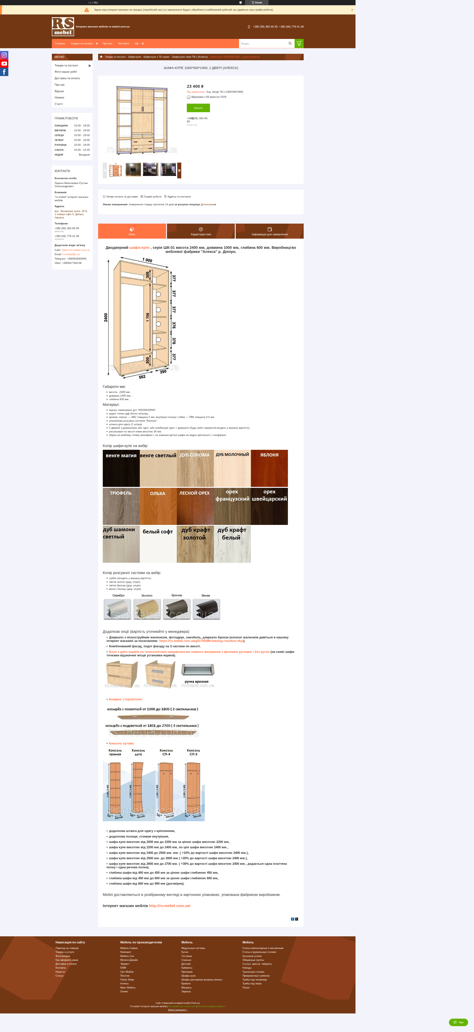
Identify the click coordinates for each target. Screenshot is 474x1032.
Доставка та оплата (67, 78)
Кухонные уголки (252, 956)
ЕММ (123, 967)
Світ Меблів (126, 971)
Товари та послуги (82, 43)
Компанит (125, 952)
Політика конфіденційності (211, 1006)
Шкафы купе (188, 975)
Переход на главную (67, 948)
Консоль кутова (121, 743)
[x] (296, 919)
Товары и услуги (65, 952)
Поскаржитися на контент (182, 1006)
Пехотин (125, 975)
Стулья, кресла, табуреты (257, 963)
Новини (59, 97)
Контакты (61, 967)
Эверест (125, 963)
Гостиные (186, 956)
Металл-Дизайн (129, 960)
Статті (59, 103)
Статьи (59, 975)
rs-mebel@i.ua (71, 254)
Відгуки (59, 91)
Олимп (124, 991)
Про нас (107, 43)
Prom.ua (195, 1003)
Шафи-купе (134, 56)
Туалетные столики (253, 971)
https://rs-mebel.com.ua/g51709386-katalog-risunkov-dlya (201, 641)
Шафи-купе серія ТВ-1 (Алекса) (190, 56)
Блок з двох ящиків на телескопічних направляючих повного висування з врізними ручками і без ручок (190, 652)
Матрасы (186, 987)
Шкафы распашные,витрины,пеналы (201, 979)
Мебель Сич (127, 956)
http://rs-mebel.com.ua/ (169, 906)
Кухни (184, 952)
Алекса (124, 983)
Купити (198, 107)
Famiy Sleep (127, 979)
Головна (60, 43)
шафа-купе (139, 247)
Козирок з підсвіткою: (126, 699)
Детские (186, 963)
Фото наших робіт (66, 71)
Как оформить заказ (67, 960)
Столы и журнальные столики (259, 952)
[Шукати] (290, 43)
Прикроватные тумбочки (256, 975)
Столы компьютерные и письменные (263, 948)
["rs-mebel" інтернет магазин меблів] (63, 26)
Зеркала (186, 991)
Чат (461, 1022)
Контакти (123, 43)
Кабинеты (186, 967)
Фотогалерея (63, 956)
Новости (60, 971)
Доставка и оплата (66, 963)
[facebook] (292, 919)
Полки (246, 987)
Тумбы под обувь (252, 983)
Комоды (247, 967)
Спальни (186, 960)
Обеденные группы (253, 960)
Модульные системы (193, 948)
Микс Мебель (128, 987)
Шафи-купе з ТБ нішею (156, 56)
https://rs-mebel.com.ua (76, 249)
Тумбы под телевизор (255, 979)
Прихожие (187, 971)
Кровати (186, 983)
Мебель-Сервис (129, 948)
